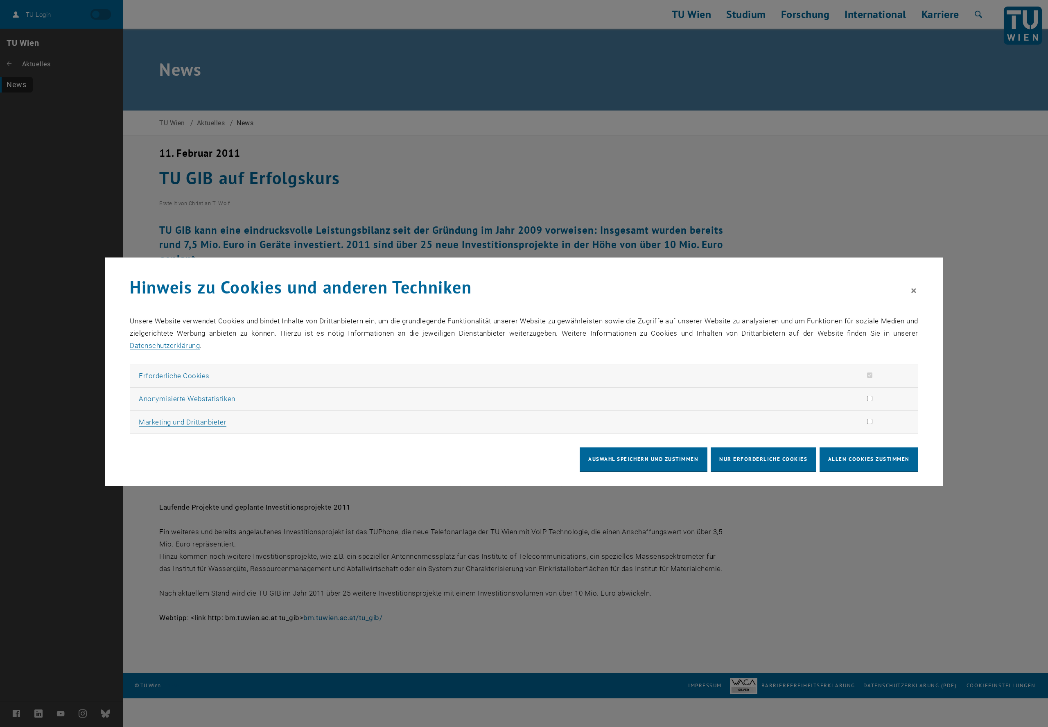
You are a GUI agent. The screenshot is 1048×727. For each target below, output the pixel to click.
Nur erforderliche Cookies (763, 459)
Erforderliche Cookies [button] (174, 376)
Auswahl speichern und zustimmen (643, 459)
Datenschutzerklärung (165, 345)
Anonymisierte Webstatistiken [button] (187, 399)
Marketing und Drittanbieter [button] (182, 422)
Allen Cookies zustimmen (869, 459)
